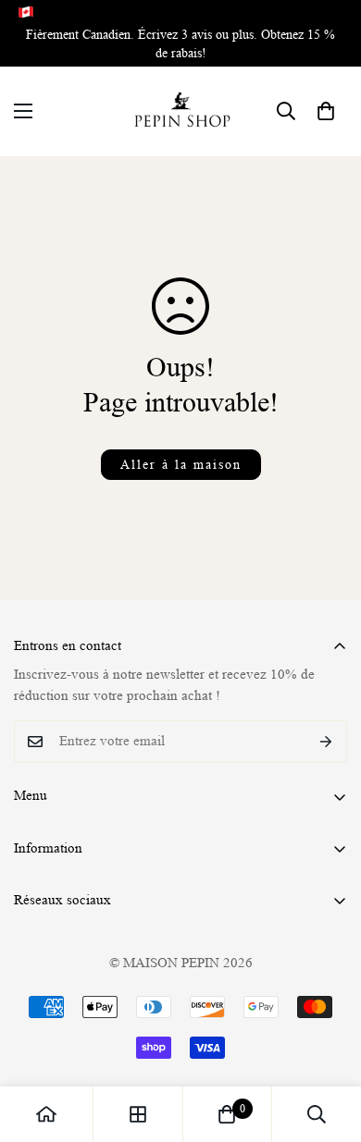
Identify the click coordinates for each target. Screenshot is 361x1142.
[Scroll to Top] (327, 1043)
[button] (326, 111)
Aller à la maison (181, 464)
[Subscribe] (326, 741)
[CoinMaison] (180, 111)
